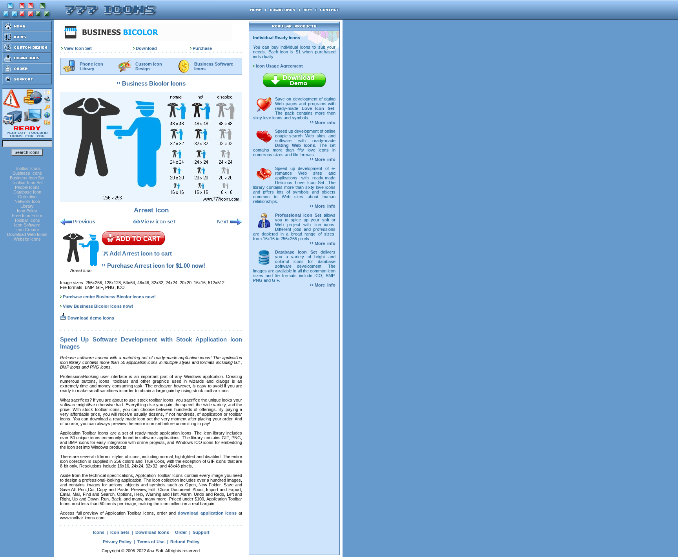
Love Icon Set (318, 108)
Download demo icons (90, 318)
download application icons (207, 513)
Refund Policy (184, 541)
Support (201, 532)
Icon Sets (119, 532)
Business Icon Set (27, 177)
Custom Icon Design (148, 66)
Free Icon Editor (27, 215)
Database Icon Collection (27, 194)
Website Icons (27, 239)
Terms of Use (150, 541)
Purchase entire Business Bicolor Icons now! (109, 296)
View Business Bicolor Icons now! (98, 306)
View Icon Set (78, 48)
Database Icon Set (296, 252)
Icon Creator (27, 229)
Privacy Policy (117, 541)
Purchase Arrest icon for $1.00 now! (156, 265)
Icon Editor (27, 210)
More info (324, 122)
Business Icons (27, 173)
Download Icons (152, 532)
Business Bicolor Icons (154, 83)
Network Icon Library (27, 203)
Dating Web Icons (295, 145)
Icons (98, 532)
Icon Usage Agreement (279, 66)
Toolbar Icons (28, 168)
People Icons (27, 187)
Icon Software (27, 225)
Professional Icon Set (298, 215)
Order (181, 532)
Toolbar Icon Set (27, 182)
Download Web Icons (27, 234)
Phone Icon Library (91, 66)
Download (146, 48)
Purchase (202, 48)
